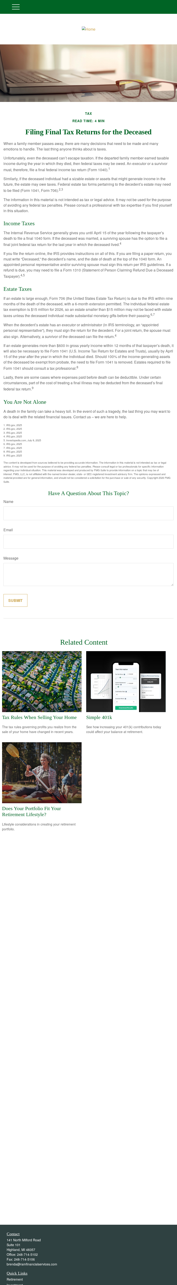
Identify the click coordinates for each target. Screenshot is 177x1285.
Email (8, 529)
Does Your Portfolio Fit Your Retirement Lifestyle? (31, 811)
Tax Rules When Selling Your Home (39, 717)
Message (10, 558)
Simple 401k (99, 717)
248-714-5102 (27, 1254)
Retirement (15, 1279)
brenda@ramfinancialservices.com (32, 1264)
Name (8, 501)
